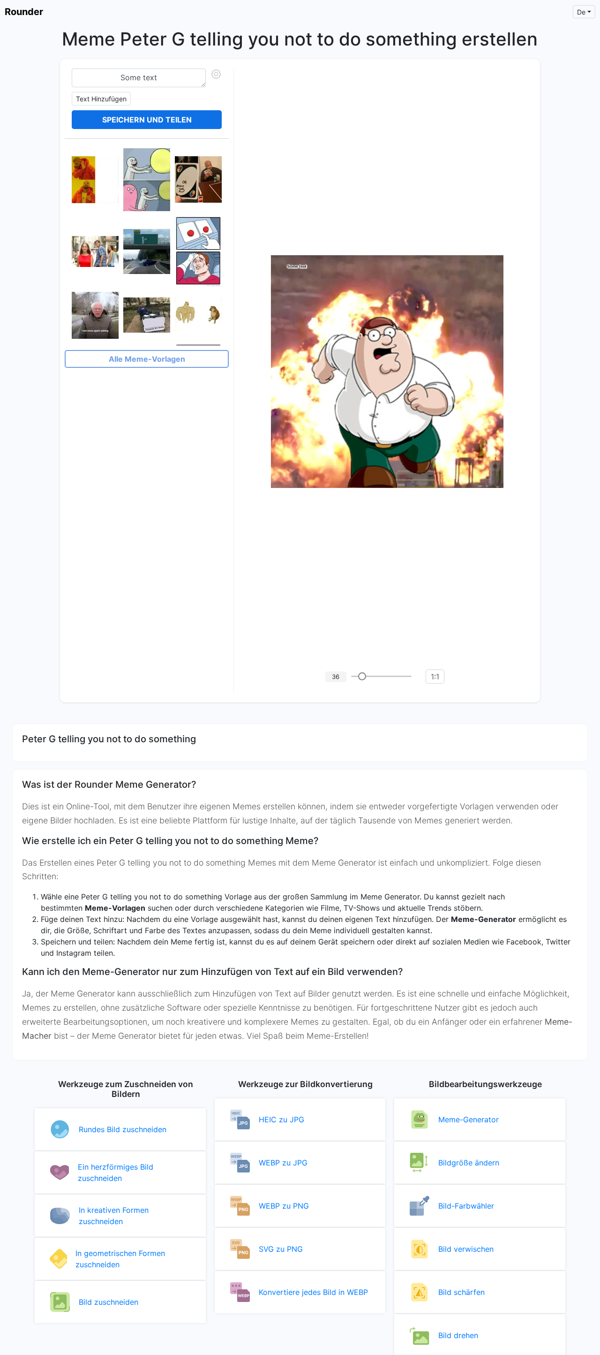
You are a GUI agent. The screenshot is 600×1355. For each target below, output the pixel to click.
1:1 (435, 676)
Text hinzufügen (101, 99)
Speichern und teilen (147, 119)
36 (335, 676)
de (581, 12)
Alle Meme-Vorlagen (147, 359)
